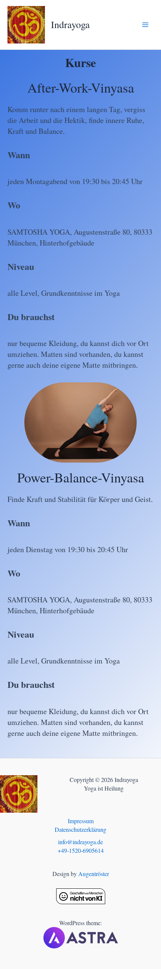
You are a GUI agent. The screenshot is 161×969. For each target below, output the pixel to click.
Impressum (81, 821)
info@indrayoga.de (80, 842)
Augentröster (93, 874)
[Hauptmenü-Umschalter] (145, 24)
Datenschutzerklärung (80, 829)
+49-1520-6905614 (81, 850)
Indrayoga (70, 24)
